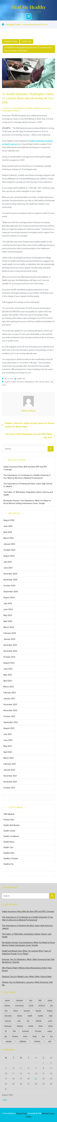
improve (8, 1021)
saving (41, 382)
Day (51, 1005)
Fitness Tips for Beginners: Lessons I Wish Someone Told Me (27, 983)
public (49, 1031)
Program (38, 1031)
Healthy (40, 1016)
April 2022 (7, 752)
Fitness (49, 1011)
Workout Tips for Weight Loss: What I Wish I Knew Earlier (27, 976)
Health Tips (26, 41)
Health (13, 382)
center (50, 1000)
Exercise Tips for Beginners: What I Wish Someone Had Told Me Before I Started (28, 960)
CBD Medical (8, 814)
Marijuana (8, 1026)
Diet (6, 1011)
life (28, 1021)
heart (51, 1016)
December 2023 (10, 645)
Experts (7, 382)
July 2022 (7, 734)
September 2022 (10, 722)
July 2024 (7, 603)
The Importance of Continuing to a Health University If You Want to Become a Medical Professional (27, 476)
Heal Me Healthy (28, 7)
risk (5, 1036)
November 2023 (10, 651)
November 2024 (10, 580)
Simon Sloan (28, 410)
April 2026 (7, 532)
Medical (20, 1026)
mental (30, 1026)
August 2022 (8, 728)
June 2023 (7, 669)
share (47, 382)
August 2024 (8, 597)
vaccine (9, 1041)
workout (37, 1041)
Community (19, 1005)
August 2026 (8, 520)
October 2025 (9, 550)
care (30, 1000)
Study (34, 1036)
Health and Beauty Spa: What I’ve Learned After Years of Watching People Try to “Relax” (26, 952)
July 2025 (7, 562)
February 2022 (9, 764)
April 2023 (7, 681)
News (40, 1026)
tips (51, 382)
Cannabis (19, 1000)
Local (50, 1021)
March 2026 (8, 538)
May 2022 (7, 746)
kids (19, 1021)
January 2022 (9, 770)
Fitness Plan (8, 819)
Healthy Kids (8, 853)
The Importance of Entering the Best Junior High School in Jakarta (27, 485)
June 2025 (7, 568)
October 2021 (9, 788)
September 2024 (10, 591)
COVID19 (41, 1005)
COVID (31, 1005)
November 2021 (10, 782)
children (7, 1005)
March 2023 (8, 686)
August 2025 (8, 556)
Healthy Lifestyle (10, 858)
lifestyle (39, 1021)
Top (51, 1036)
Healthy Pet (8, 864)
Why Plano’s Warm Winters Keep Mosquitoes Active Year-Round (27, 969)
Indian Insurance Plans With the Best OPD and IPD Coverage (25, 468)
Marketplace (29, 382)
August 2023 (8, 663)
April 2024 (7, 621)
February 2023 (9, 692)
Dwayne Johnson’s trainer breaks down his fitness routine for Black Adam (29, 425)
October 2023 (9, 657)
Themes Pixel (21, 1113)
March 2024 (8, 627)
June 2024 (7, 609)
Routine (15, 1036)
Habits (19, 1016)
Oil (6, 1031)
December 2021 (10, 776)
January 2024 (9, 639)
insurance (20, 382)
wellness (22, 1041)
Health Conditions (11, 836)
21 (36, 1079)
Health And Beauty (11, 825)
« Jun (4, 1099)
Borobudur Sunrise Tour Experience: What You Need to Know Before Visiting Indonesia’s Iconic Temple (27, 502)
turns (4, 385)
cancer (7, 1000)
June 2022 (7, 740)
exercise (27, 1011)
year (49, 1041)
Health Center (9, 831)
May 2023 (7, 675)
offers (50, 1026)
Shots (25, 1036)
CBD (40, 1000)
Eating (15, 1011)
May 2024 (7, 615)
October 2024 (9, 585)
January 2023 (9, 698)
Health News (8, 842)
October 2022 (9, 716)
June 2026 (7, 526)
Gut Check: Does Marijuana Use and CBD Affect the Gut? (28, 436)
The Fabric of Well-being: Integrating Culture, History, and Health (28, 493)
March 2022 (8, 758)
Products (25, 1031)
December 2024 (10, 574)
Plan (36, 382)
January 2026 (9, 544)
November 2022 (10, 710)
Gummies (8, 1016)
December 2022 (10, 704)
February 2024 (9, 633)
